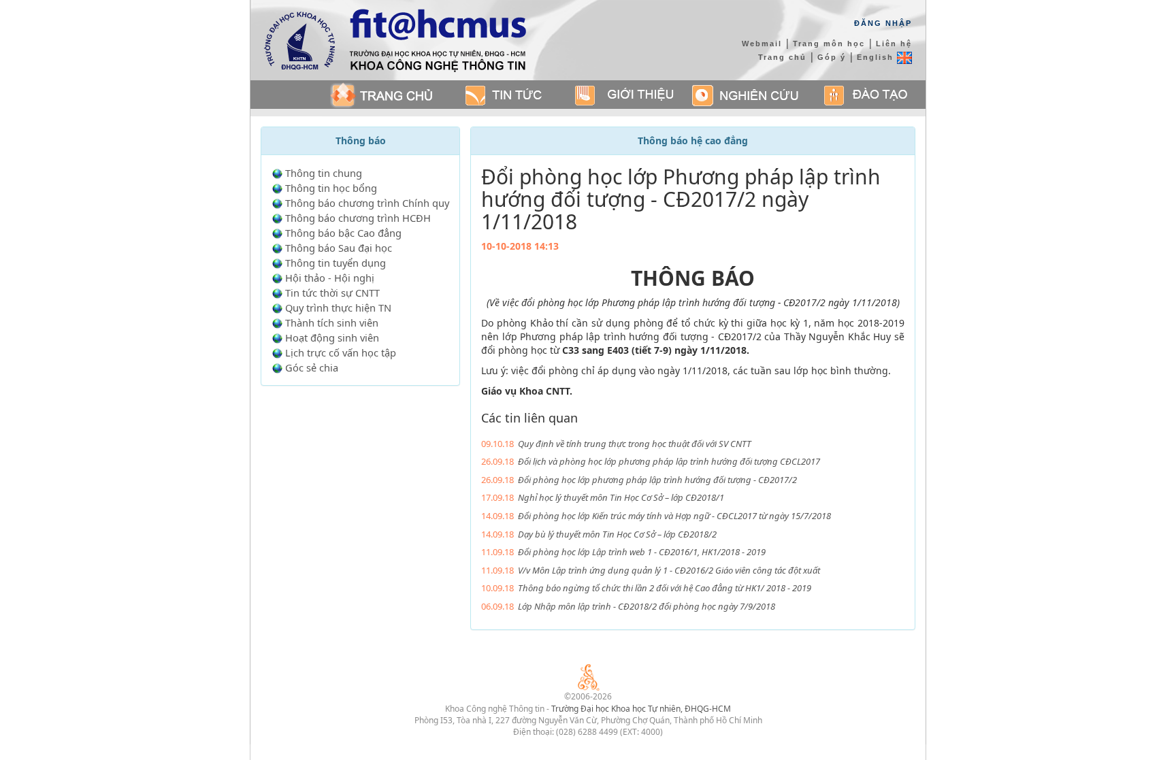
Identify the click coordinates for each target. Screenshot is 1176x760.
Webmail (762, 43)
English (877, 57)
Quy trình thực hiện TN (338, 307)
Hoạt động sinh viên (332, 337)
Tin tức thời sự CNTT (332, 292)
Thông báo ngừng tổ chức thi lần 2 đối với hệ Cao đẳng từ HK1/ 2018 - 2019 (664, 588)
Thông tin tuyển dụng (335, 262)
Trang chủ (782, 57)
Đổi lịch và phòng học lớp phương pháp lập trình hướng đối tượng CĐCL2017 (669, 461)
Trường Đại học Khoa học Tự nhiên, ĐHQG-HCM (641, 708)
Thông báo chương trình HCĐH (358, 218)
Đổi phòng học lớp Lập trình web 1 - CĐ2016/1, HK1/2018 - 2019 (642, 552)
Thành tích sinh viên (331, 322)
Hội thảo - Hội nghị (329, 277)
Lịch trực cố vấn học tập (340, 352)
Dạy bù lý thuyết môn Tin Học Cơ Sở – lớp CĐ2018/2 (617, 534)
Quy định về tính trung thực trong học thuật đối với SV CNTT (634, 443)
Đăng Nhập (883, 23)
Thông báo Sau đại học (338, 247)
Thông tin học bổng (331, 188)
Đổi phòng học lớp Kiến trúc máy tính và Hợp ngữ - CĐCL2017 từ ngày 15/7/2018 (674, 516)
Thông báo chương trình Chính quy (367, 203)
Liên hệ (894, 43)
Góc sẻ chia (311, 367)
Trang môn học (829, 43)
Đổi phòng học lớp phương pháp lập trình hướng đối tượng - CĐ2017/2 (657, 480)
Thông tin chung (323, 173)
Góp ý (831, 57)
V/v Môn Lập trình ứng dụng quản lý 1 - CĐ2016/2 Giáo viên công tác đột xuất (669, 570)
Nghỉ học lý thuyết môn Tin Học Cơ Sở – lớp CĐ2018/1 (621, 497)
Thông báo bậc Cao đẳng (343, 232)
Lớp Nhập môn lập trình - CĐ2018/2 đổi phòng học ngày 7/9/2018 (646, 606)
